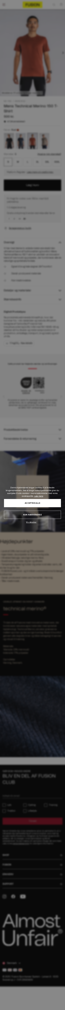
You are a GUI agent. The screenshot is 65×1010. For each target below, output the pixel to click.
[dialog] (32, 505)
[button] (32, 522)
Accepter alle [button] (32, 503)
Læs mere (38, 496)
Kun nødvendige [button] (32, 514)
